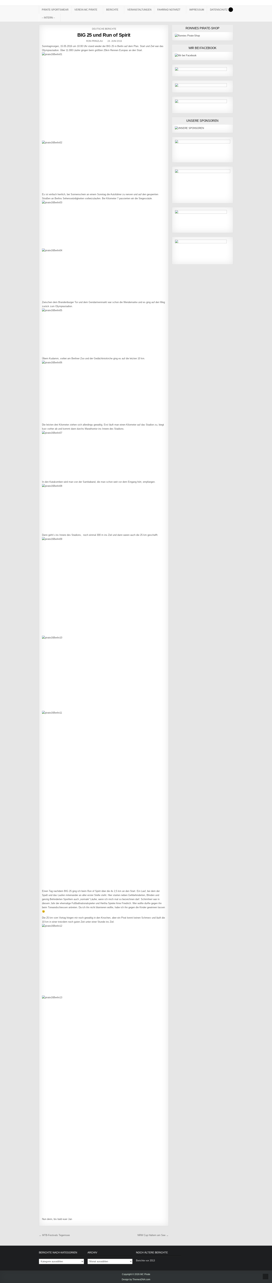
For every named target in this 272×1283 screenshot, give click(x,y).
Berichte (112, 9)
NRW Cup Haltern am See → (153, 1235)
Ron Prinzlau (94, 41)
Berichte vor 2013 (145, 1260)
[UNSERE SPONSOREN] (189, 128)
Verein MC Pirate (85, 9)
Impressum (196, 9)
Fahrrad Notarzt (168, 9)
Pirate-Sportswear (55, 9)
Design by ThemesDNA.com (136, 1279)
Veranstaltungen (139, 9)
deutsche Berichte (104, 29)
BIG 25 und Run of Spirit (103, 35)
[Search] (231, 9)
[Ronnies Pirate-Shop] (187, 35)
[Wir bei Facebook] (186, 55)
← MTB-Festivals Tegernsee (54, 1235)
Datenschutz (219, 9)
